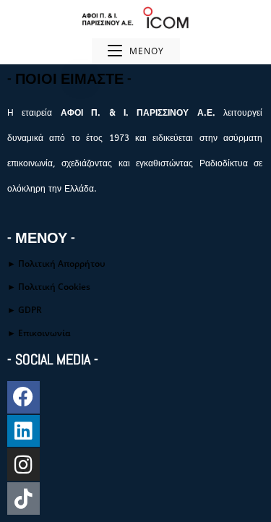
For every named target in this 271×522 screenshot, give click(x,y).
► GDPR (24, 310)
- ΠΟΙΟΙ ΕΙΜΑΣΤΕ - (69, 78)
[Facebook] (23, 397)
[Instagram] (23, 464)
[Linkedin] (23, 431)
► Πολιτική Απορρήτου (56, 263)
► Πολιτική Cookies (48, 287)
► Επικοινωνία (39, 333)
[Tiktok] (23, 498)
